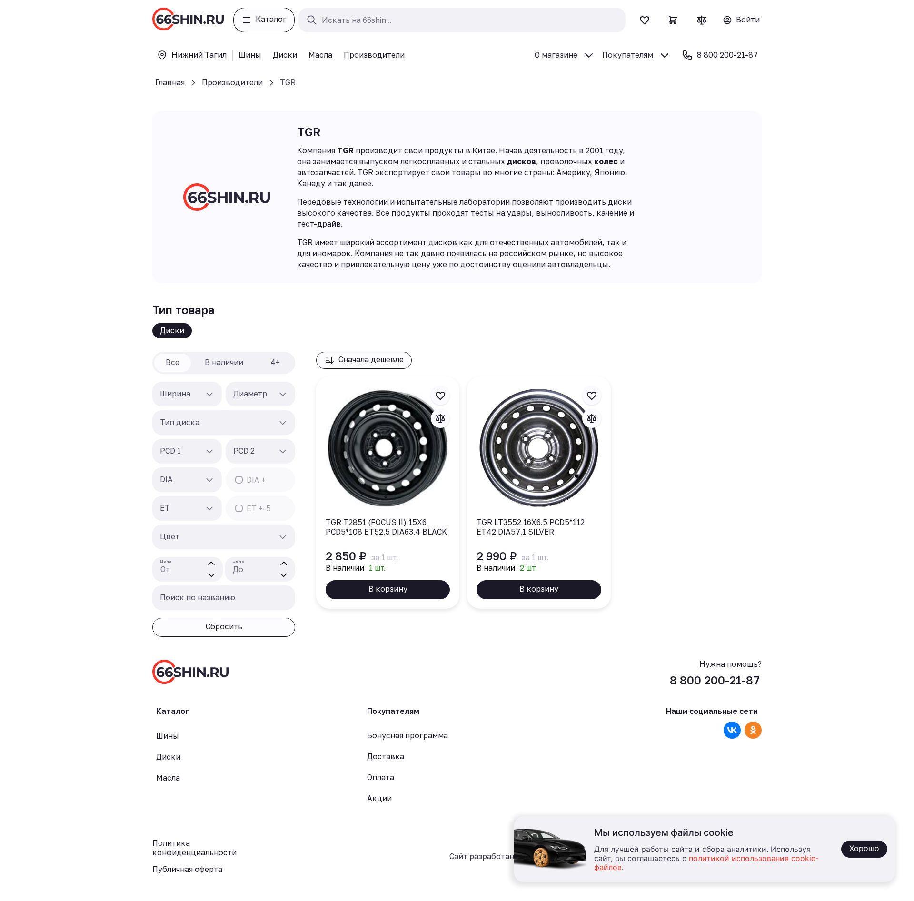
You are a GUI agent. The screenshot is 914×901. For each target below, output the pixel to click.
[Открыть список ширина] (209, 394)
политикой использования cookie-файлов (706, 863)
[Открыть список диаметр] (282, 394)
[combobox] (187, 394)
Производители (232, 82)
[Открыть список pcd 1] (209, 451)
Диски (172, 330)
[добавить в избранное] (440, 395)
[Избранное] (644, 20)
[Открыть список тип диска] (282, 422)
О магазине (556, 54)
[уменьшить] (211, 575)
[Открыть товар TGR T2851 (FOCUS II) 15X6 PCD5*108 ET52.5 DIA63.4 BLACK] (387, 492)
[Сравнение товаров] (701, 20)
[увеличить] (211, 563)
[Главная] (188, 20)
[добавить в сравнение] (440, 418)
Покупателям (627, 54)
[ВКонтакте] (732, 730)
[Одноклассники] (753, 730)
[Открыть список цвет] (282, 536)
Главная (170, 82)
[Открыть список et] (209, 508)
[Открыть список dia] (209, 479)
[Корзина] (673, 20)
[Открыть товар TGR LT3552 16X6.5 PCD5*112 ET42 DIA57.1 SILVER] (538, 492)
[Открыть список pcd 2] (282, 451)
